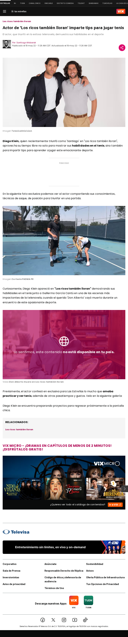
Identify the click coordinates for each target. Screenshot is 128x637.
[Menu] (4, 11)
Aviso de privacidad (14, 584)
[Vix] (120, 11)
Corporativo (9, 564)
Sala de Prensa (11, 570)
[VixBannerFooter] (64, 547)
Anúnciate (50, 564)
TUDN (22, 3)
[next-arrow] (124, 488)
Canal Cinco (34, 3)
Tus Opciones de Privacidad (102, 584)
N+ (15, 3)
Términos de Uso (54, 588)
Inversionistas (11, 577)
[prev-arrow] (0, 488)
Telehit (81, 3)
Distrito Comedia (65, 3)
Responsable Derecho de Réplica (63, 570)
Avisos (90, 570)
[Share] (122, 47)
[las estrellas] (18, 11)
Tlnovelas (107, 3)
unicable (48, 3)
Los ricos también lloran (17, 21)
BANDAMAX (93, 3)
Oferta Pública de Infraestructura (105, 577)
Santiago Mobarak (26, 42)
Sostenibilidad (94, 564)
